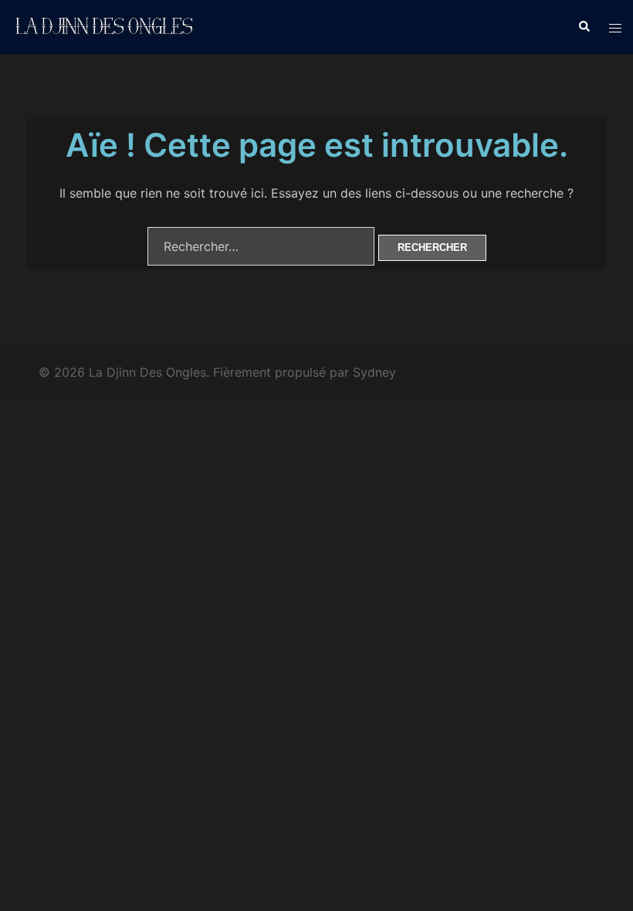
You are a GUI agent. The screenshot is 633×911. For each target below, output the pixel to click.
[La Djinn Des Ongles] (105, 25)
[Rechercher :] (260, 246)
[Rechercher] (583, 27)
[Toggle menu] (615, 26)
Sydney (374, 372)
